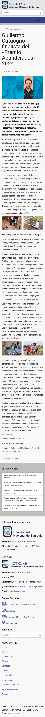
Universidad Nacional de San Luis (20, 604)
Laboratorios (7, 675)
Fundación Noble (32, 448)
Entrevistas (7, 680)
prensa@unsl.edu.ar (16, 591)
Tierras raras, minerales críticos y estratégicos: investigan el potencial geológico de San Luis (20, 499)
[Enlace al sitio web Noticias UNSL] (22, 564)
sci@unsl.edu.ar (17, 713)
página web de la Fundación (26, 192)
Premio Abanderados (11, 451)
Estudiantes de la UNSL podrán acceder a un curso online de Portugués (22, 507)
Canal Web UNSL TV (11, 684)
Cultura (5, 670)
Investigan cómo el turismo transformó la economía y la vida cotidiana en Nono (22, 484)
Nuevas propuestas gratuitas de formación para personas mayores (21, 491)
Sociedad (6, 666)
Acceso (5, 694)
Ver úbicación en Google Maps (29, 586)
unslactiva (10, 611)
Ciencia (5, 661)
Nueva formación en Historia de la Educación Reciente (20, 476)
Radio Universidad (10, 689)
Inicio (4, 647)
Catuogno (15, 448)
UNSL (4, 652)
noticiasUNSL (12, 623)
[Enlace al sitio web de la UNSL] (22, 532)
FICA (22, 448)
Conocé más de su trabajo (13, 438)
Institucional (7, 656)
